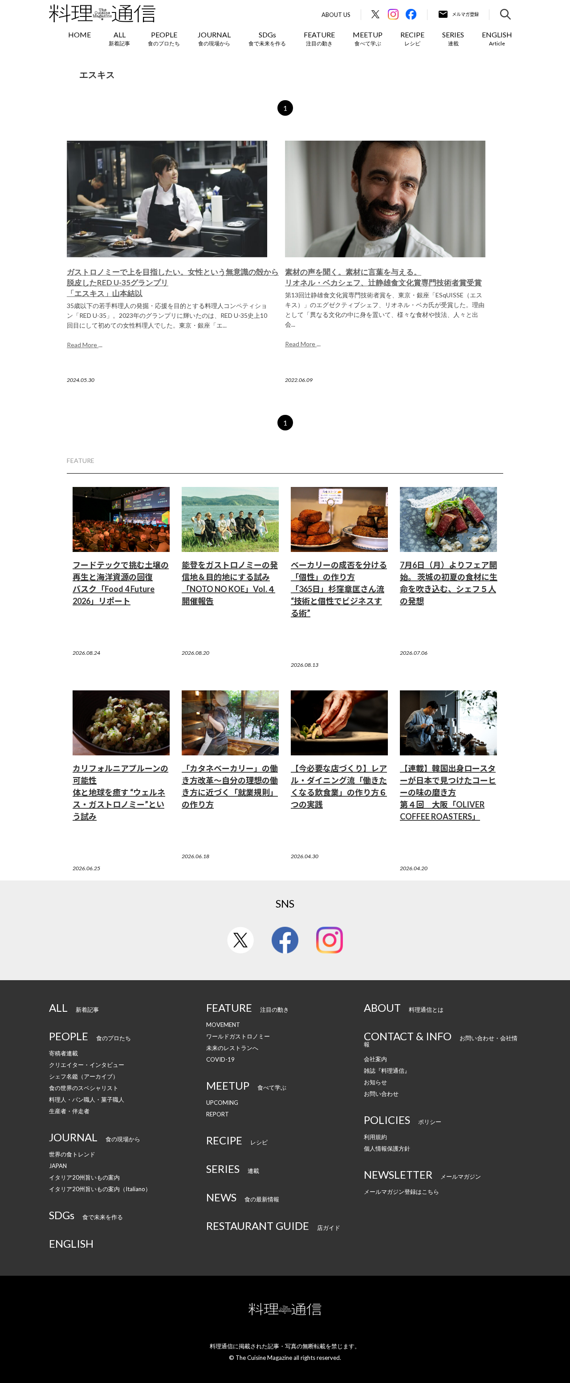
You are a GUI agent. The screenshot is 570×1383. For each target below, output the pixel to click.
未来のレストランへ (232, 1047)
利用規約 (375, 1136)
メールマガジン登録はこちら (401, 1191)
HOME (79, 34)
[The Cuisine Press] (102, 13)
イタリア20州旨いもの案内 (84, 1177)
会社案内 (375, 1059)
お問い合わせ (381, 1093)
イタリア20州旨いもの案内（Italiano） (100, 1188)
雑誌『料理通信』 (387, 1070)
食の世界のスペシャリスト (83, 1087)
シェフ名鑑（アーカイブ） (83, 1076)
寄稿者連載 (63, 1053)
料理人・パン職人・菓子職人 (86, 1099)
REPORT (217, 1114)
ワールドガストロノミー (238, 1036)
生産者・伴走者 (69, 1111)
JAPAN (58, 1165)
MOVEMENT (223, 1024)
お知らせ (375, 1082)
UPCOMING (222, 1102)
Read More (82, 345)
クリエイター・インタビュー (86, 1064)
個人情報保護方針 (387, 1148)
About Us (336, 15)
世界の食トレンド (72, 1154)
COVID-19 (220, 1059)
